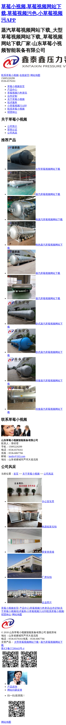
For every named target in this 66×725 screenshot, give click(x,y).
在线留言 (24, 75)
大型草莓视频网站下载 (26, 642)
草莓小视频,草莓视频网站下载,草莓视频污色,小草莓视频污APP (32, 13)
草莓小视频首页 (16, 86)
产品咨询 (12, 686)
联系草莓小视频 (9, 75)
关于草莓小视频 (16, 99)
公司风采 (12, 132)
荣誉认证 (12, 129)
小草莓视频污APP (17, 105)
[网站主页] (8, 630)
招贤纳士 (12, 112)
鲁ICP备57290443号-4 (12, 648)
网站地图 (35, 75)
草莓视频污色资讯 (17, 92)
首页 (16, 473)
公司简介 (12, 126)
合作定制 (12, 96)
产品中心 (12, 89)
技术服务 (12, 102)
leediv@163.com (17, 456)
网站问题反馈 (14, 690)
